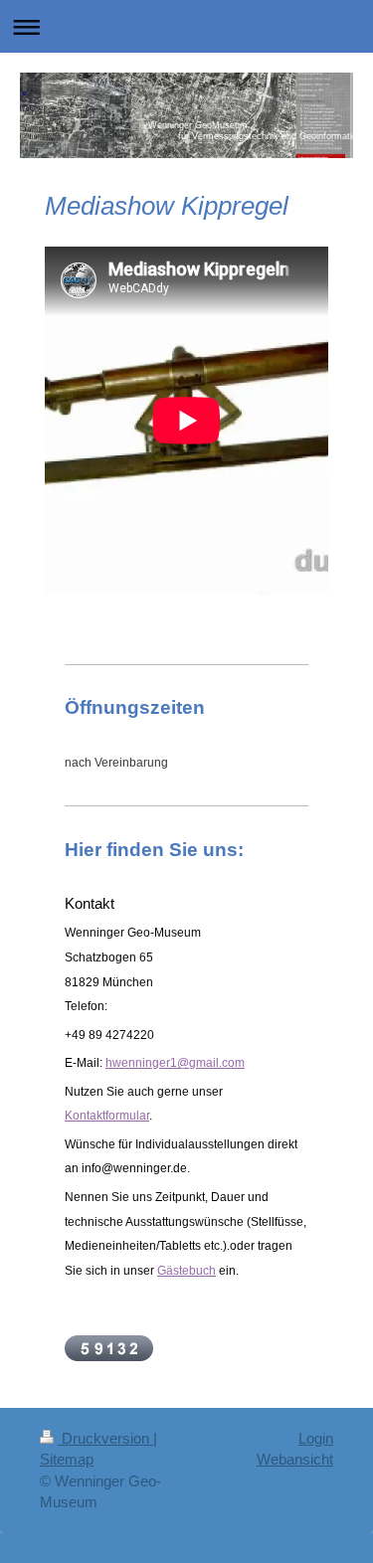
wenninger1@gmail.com (178, 1063)
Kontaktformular (107, 1116)
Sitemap (66, 1459)
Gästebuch (186, 1271)
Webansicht (295, 1459)
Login (315, 1438)
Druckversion (105, 1438)
